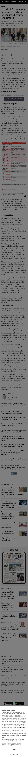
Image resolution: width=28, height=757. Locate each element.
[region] (14, 731)
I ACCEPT (14, 749)
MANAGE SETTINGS (14, 754)
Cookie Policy (22, 727)
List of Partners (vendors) (7, 745)
